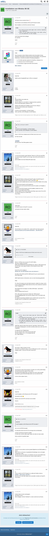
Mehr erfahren (18, 65)
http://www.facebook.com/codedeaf (22, 169)
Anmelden (18, 522)
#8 (46, 223)
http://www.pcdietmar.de (27, 409)
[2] (17, 32)
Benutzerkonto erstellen (27, 522)
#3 (46, 95)
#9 (46, 246)
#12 (46, 367)
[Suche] (41, 1)
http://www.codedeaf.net (19, 167)
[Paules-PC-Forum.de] (3, 1)
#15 (46, 446)
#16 (46, 469)
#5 (46, 153)
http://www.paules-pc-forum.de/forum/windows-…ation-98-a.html (28, 230)
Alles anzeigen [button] (31, 256)
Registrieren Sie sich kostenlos (31, 518)
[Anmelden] (44, 1)
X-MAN (17, 141)
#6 (46, 175)
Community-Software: (24, 534)
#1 (46, 17)
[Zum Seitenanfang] (47, 534)
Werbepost (7, 59)
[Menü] (47, 1)
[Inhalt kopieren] (45, 28)
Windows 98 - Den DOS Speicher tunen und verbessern (26, 271)
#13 (46, 389)
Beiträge (4, 32)
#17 (46, 491)
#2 (46, 73)
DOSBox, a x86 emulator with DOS (22, 474)
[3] (17, 320)
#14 (46, 415)
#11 (46, 345)
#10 (46, 309)
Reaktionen (5, 88)
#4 (46, 121)
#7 (46, 203)
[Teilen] (47, 14)
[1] (17, 29)
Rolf (7, 10)
